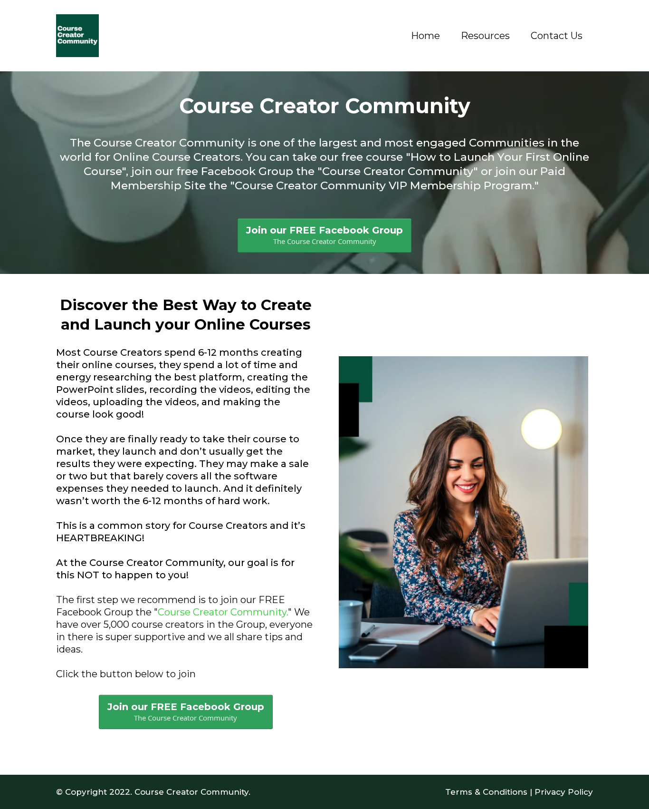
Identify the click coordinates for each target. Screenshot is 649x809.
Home (425, 35)
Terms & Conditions (486, 792)
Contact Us (556, 35)
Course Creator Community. (223, 612)
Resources (485, 35)
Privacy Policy (563, 792)
